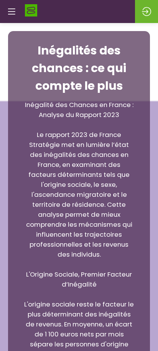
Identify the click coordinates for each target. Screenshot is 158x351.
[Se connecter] (146, 11)
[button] (11, 11)
